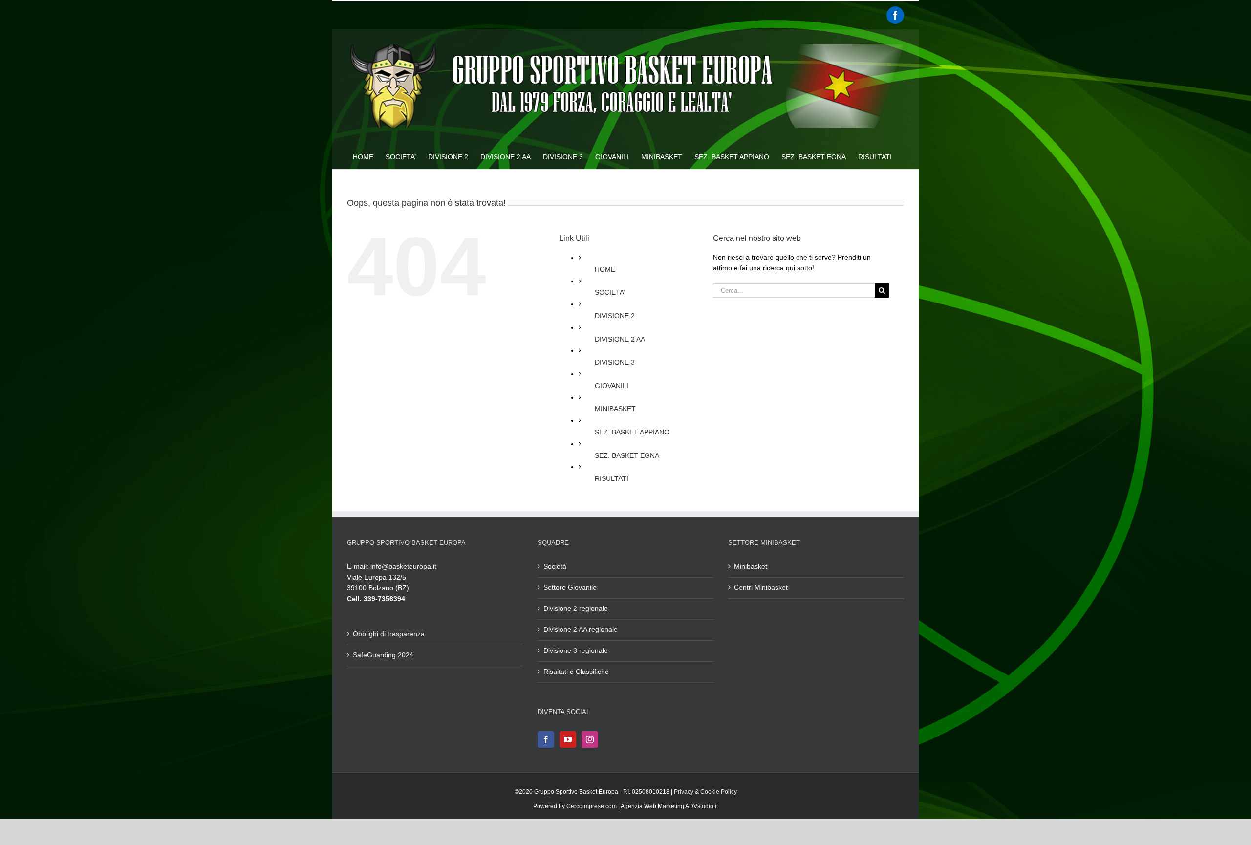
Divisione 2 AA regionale (580, 629)
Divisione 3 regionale (575, 650)
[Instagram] (590, 739)
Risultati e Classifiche (576, 671)
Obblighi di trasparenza (389, 634)
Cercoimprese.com (591, 806)
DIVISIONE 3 (615, 362)
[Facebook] (895, 15)
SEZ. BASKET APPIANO (632, 432)
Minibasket (750, 566)
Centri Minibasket (761, 587)
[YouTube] (568, 739)
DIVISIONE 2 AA (620, 339)
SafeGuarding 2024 (383, 655)
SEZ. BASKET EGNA (627, 455)
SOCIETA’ (610, 292)
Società (554, 566)
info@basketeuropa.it (403, 566)
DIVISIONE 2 (615, 316)
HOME (605, 269)
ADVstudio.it (701, 806)
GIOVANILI (611, 386)
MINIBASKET (615, 408)
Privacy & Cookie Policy (705, 791)
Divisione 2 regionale (575, 608)
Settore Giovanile (570, 587)
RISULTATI (611, 478)
